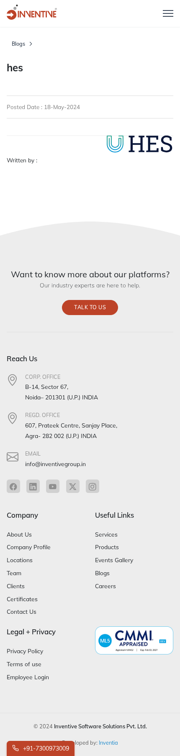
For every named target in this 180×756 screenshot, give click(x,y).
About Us (19, 534)
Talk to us (90, 307)
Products (107, 546)
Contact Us (21, 611)
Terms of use (24, 663)
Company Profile (29, 546)
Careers (105, 585)
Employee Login (28, 676)
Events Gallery (114, 559)
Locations (20, 559)
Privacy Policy (25, 650)
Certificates (22, 598)
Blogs (18, 44)
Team (14, 572)
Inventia (108, 742)
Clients (16, 585)
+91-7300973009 (45, 748)
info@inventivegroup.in (55, 463)
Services (106, 534)
